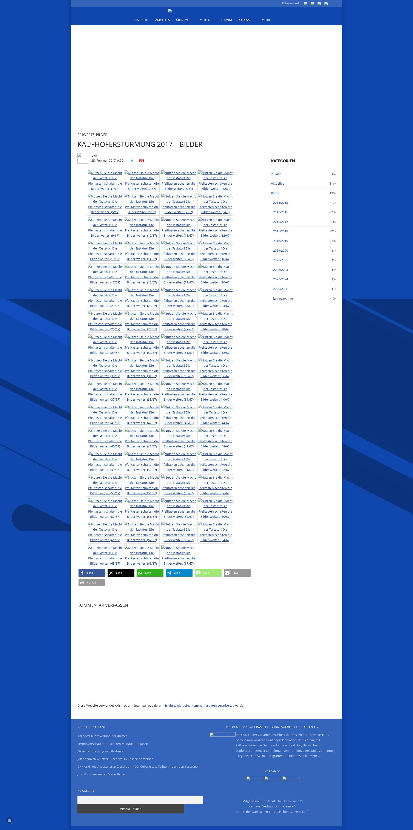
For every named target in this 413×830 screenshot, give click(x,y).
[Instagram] (326, 4)
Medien (205, 20)
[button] (92, 573)
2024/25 (276, 174)
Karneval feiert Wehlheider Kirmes (102, 736)
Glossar (245, 20)
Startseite (141, 20)
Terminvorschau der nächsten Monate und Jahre (112, 744)
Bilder (101, 134)
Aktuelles (162, 20)
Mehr (266, 20)
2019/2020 (280, 250)
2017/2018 (280, 231)
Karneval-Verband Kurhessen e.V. (273, 806)
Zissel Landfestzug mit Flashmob (101, 751)
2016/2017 (85, 134)
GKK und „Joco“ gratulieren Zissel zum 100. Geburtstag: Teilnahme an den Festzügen (138, 766)
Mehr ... (315, 756)
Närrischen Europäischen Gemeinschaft (281, 812)
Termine (227, 20)
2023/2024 (280, 279)
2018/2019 (280, 241)
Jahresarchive (283, 298)
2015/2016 (280, 212)
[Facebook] (305, 4)
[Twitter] (312, 4)
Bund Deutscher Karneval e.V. (281, 801)
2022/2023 (280, 270)
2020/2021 (280, 260)
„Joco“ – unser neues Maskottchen (101, 774)
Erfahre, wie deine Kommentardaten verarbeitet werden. (205, 705)
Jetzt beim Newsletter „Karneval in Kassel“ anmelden (115, 759)
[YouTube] (319, 4)
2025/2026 (280, 289)
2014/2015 (280, 203)
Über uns (182, 20)
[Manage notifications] (9, 820)
